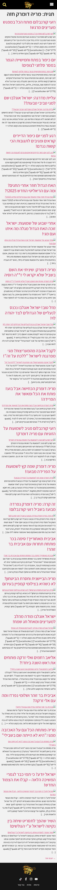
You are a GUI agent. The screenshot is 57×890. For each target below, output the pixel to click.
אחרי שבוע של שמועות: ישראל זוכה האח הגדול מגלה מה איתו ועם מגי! (31, 228)
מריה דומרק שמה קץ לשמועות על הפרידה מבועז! (31, 468)
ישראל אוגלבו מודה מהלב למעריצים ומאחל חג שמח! (34, 618)
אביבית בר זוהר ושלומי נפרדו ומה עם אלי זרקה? (29, 697)
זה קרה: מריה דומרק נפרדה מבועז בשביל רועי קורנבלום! (32, 506)
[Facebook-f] (25, 879)
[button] (4, 5)
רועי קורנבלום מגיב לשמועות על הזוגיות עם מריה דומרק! (29, 430)
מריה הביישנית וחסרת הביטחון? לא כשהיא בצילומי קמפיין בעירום (29, 581)
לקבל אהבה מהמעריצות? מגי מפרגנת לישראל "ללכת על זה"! (29, 353)
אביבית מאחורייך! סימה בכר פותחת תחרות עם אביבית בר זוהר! (32, 544)
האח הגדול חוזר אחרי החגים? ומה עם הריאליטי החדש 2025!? (30, 187)
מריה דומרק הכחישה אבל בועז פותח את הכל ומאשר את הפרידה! (30, 393)
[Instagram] (31, 879)
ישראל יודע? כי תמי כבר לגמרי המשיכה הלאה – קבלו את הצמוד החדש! (29, 779)
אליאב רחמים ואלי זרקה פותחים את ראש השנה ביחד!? (30, 659)
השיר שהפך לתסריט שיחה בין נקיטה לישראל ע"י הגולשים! (32, 823)
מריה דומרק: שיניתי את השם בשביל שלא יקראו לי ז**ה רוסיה (30, 272)
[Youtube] (36, 879)
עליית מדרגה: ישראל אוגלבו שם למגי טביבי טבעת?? (30, 100)
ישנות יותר (50, 858)
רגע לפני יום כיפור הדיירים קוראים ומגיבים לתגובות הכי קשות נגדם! (33, 141)
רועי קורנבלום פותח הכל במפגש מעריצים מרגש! (29, 24)
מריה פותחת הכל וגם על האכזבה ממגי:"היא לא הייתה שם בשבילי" (29, 732)
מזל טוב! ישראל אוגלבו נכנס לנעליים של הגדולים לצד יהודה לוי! (30, 312)
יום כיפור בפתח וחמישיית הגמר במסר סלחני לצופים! (30, 62)
